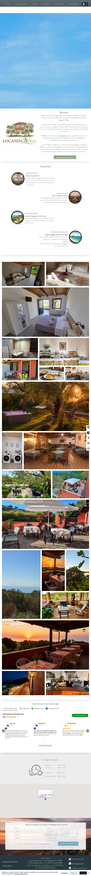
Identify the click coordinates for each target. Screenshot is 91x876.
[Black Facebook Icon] (88, 437)
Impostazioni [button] (64, 873)
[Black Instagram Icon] (88, 443)
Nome (16, 828)
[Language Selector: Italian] (84, 4)
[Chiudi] (89, 873)
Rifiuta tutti (74, 873)
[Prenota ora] (88, 427)
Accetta (83, 873)
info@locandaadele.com (79, 868)
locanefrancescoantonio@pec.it (41, 865)
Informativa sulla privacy (21, 874)
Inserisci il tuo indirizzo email (54, 834)
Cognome (49, 828)
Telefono (16, 834)
